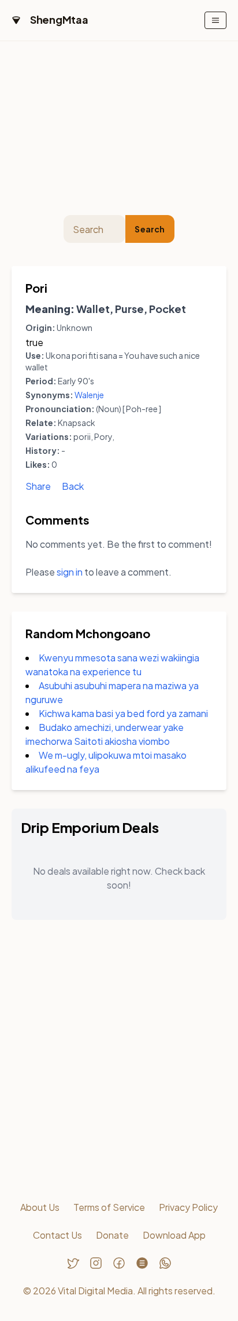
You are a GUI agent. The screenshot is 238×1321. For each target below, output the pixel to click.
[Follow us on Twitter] (73, 1263)
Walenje (89, 395)
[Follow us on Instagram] (96, 1263)
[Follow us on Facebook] (119, 1263)
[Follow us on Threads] (142, 1263)
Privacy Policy (188, 1207)
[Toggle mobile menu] (215, 20)
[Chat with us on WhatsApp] (165, 1263)
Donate (112, 1235)
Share (38, 486)
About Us (40, 1207)
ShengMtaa (59, 19)
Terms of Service (109, 1207)
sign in (70, 572)
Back (73, 486)
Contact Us (57, 1235)
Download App (174, 1235)
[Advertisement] (119, 128)
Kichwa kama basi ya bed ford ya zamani (123, 713)
